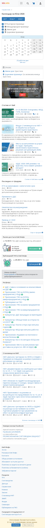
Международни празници (17, 27)
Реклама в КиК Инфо (9, 453)
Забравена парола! (9, 471)
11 (34, 46)
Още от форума (36, 232)
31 (28, 55)
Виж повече (28, 525)
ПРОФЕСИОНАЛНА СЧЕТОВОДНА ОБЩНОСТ (22, 436)
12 (40, 46)
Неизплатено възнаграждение (14, 207)
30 (22, 55)
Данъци (5, 483)
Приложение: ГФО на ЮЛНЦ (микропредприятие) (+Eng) (16, 298)
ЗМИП (4, 498)
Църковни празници (15, 32)
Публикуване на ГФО (13, 302)
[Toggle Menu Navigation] (21, 3)
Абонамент (34, 249)
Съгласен (15, 525)
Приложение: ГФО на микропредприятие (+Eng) (21, 311)
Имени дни (11, 29)
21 (11, 52)
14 (11, 49)
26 (40, 52)
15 (17, 49)
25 (34, 52)
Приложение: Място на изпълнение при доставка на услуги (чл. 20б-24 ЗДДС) (20, 346)
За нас (4, 450)
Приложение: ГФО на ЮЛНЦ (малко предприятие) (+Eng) (19, 293)
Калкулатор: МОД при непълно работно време (21, 331)
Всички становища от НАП (31, 420)
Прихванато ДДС (9, 196)
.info (5, 3)
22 (17, 52)
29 (17, 55)
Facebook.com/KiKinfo (12, 432)
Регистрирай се (10, 274)
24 (4, 19)
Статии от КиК (8, 105)
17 (28, 49)
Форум (4, 501)
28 (11, 55)
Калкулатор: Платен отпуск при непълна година (21, 326)
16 (22, 49)
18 (34, 49)
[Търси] (27, 3)
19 (40, 49)
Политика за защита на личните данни (16, 465)
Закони (4, 492)
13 (5, 49)
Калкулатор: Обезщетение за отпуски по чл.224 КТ (21, 321)
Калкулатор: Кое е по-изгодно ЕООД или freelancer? (21, 341)
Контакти (5, 456)
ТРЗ (3, 477)
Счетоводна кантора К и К (12, 514)
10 (28, 46)
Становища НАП (8, 495)
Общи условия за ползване (12, 459)
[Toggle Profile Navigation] (40, 3)
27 (5, 55)
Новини (5, 489)
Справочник (6, 10)
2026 (20, 19)
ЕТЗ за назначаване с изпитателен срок (18, 186)
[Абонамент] (34, 3)
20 (5, 52)
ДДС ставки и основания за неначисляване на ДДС (22, 288)
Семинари (5, 504)
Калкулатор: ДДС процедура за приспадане (23, 315)
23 (22, 52)
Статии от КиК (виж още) (33, 179)
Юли (12, 19)
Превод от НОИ (8, 220)
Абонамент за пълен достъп (13, 462)
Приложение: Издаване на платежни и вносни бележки (20, 336)
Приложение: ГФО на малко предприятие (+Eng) (21, 306)
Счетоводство (7, 480)
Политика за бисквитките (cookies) (15, 468)
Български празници (15, 24)
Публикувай (34, 264)
